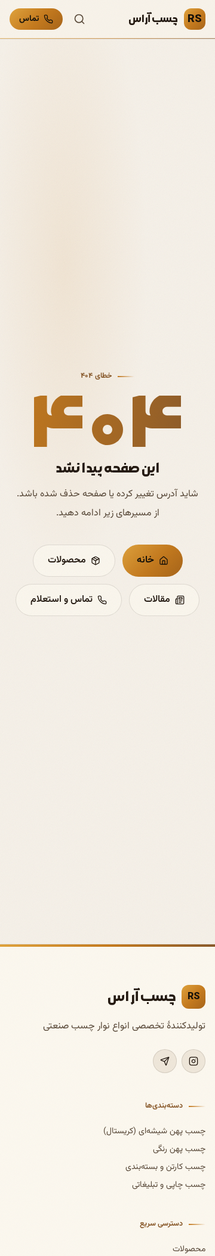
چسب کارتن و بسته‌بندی (165, 1167)
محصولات (67, 560)
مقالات (157, 599)
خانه (145, 560)
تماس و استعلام (61, 599)
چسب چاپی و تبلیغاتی (168, 1185)
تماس (29, 19)
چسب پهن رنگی (179, 1149)
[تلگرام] (165, 1061)
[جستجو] (79, 19)
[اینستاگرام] (193, 1061)
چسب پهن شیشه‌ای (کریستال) (154, 1131)
